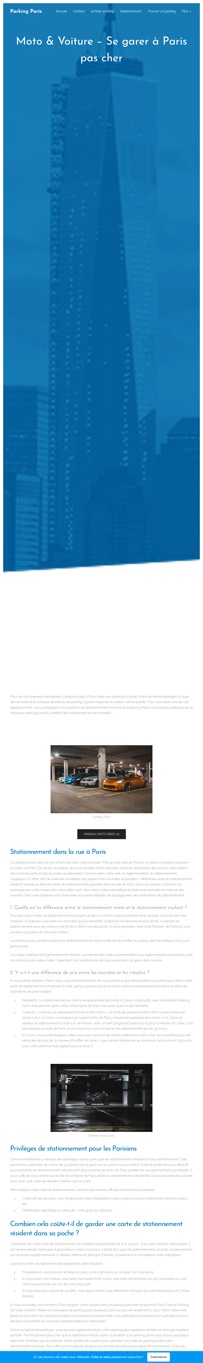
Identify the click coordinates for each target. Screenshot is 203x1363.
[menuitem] (62, 11)
